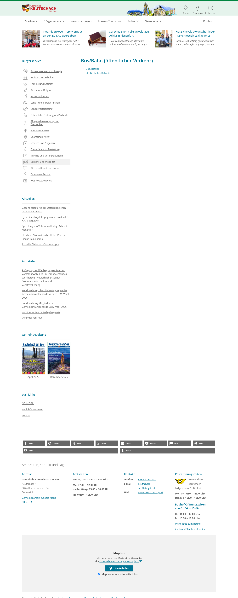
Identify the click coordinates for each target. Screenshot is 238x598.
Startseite (31, 21)
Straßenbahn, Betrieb (97, 73)
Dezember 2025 (59, 376)
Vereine (26, 415)
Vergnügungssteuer (32, 317)
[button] (34, 443)
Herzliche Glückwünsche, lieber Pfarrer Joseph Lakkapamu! (43, 236)
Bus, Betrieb (92, 68)
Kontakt (208, 21)
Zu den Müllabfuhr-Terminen (191, 529)
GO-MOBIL (28, 403)
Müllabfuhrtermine (32, 409)
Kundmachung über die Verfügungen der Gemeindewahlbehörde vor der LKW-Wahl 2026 (45, 294)
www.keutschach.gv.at (150, 492)
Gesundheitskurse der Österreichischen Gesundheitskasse (44, 209)
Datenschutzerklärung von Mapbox (120, 561)
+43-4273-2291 (147, 479)
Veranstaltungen (81, 21)
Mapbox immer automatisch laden (120, 574)
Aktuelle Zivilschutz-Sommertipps (40, 244)
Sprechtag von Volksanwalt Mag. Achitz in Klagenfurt (45, 227)
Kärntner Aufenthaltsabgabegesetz (41, 312)
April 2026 (33, 376)
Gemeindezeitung (34, 335)
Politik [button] (131, 21)
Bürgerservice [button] (53, 21)
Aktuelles (28, 199)
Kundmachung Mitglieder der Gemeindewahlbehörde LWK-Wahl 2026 (44, 304)
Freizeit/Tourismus (109, 21)
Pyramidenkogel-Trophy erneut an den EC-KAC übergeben (45, 218)
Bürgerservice (31, 61)
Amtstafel (28, 261)
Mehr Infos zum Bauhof (188, 523)
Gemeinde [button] (151, 21)
